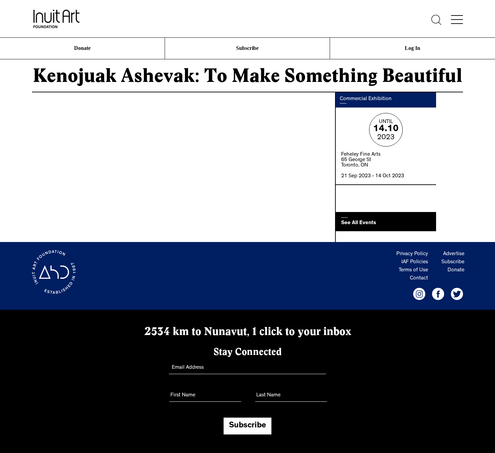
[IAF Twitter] (457, 294)
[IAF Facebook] (438, 294)
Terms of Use (413, 270)
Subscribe (247, 48)
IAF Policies (414, 262)
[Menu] (457, 19)
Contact (419, 278)
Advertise (453, 254)
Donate (82, 48)
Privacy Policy (412, 254)
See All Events (358, 223)
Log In (412, 48)
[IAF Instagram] (419, 294)
